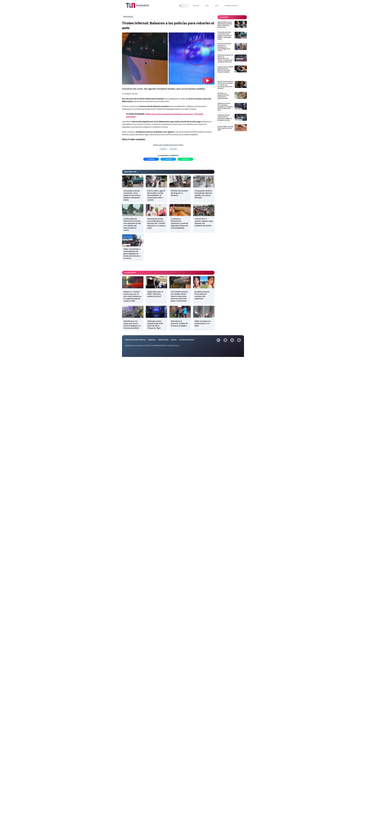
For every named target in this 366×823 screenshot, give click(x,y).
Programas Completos (231, 5)
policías (173, 149)
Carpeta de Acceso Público (135, 340)
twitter (168, 159)
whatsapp (185, 159)
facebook (151, 159)
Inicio (207, 5)
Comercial (152, 340)
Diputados (196, 5)
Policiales (128, 17)
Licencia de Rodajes (186, 340)
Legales (174, 340)
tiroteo (163, 149)
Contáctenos (163, 340)
